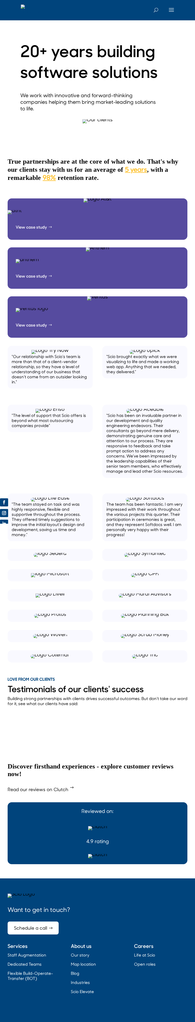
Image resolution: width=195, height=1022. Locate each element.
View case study (31, 227)
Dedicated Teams (25, 964)
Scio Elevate (82, 991)
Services (17, 945)
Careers (143, 945)
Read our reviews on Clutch (38, 789)
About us (81, 945)
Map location (83, 964)
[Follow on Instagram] (4, 513)
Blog (75, 973)
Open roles (145, 964)
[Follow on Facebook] (4, 502)
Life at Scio (144, 955)
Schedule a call (30, 928)
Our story (80, 955)
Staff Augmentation (27, 955)
